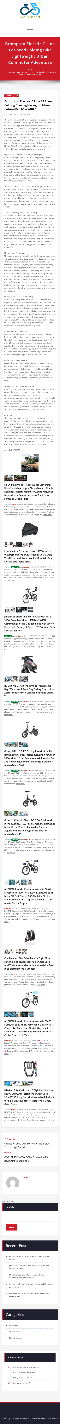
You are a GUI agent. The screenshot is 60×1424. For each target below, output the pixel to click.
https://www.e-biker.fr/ (21, 1383)
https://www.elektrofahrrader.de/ (25, 1367)
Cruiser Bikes (14, 1331)
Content (40, 1418)
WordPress (24, 1418)
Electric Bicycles (23, 114)
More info (40, 504)
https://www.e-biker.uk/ (21, 1378)
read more (47, 515)
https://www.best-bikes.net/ (23, 1373)
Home (30, 69)
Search (10, 1207)
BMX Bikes (13, 1325)
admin (9, 114)
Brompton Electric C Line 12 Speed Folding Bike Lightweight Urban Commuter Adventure (31, 73)
